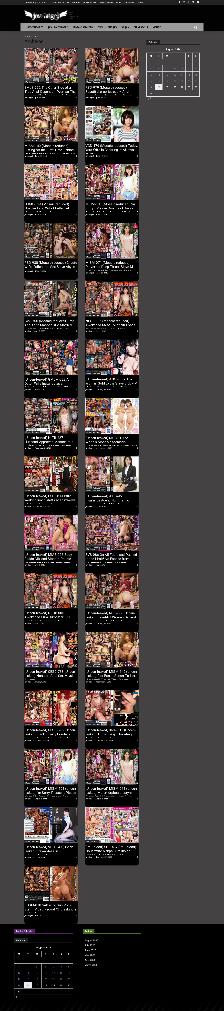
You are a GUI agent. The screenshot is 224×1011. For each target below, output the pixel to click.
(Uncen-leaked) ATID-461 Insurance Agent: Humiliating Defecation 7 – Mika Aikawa (107, 500)
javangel (28, 97)
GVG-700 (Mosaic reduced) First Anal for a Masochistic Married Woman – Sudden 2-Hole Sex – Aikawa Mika (49, 327)
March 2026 (91, 965)
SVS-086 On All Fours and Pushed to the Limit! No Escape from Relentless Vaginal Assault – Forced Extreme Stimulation (111, 561)
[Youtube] (198, 2)
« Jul (148, 98)
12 (166, 74)
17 (150, 80)
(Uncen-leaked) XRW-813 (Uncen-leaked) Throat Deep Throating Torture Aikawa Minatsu (110, 734)
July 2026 (90, 945)
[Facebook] (179, 2)
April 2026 (90, 960)
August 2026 (91, 940)
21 (182, 80)
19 (166, 80)
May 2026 (90, 955)
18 (158, 80)
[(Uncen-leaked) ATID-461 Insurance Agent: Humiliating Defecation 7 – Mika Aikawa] (112, 474)
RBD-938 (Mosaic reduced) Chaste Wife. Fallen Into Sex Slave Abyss (50, 265)
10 (150, 74)
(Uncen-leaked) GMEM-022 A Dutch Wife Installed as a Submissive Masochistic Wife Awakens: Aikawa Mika (47, 385)
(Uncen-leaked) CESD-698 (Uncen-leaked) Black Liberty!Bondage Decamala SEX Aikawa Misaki (50, 734)
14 (182, 74)
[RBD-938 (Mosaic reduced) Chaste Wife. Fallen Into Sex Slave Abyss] (51, 240)
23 (196, 80)
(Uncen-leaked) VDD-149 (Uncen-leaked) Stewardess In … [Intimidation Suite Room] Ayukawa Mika (49, 853)
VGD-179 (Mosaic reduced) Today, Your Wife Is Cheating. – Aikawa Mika (111, 150)
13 (175, 74)
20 (175, 80)
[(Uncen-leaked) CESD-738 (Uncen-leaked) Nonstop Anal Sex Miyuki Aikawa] (51, 650)
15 (189, 74)
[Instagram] (184, 2)
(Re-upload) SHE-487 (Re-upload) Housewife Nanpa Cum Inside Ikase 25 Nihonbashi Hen (110, 851)
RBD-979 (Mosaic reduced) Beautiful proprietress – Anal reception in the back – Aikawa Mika (108, 94)
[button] (196, 27)
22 (189, 80)
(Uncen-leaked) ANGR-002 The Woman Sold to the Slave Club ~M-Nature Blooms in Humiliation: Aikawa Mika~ (112, 385)
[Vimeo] (193, 2)
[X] (189, 2)
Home (27, 36)
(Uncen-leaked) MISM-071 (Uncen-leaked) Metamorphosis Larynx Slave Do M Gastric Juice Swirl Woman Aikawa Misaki (111, 795)
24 (150, 87)
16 (196, 74)
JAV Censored (31, 82)
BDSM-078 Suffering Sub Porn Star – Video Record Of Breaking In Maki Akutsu (50, 909)
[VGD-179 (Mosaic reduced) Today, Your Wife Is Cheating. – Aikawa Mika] (112, 124)
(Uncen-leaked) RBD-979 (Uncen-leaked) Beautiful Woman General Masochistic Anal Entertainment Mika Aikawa (110, 619)
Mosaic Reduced (93, 82)
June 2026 (90, 950)
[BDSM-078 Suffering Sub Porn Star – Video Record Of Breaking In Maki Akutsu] (51, 883)
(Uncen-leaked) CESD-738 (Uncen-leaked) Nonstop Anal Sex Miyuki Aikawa (50, 676)
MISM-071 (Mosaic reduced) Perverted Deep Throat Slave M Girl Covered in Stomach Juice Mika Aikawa (109, 269)
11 (158, 74)
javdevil (28, 331)
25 (158, 87)
